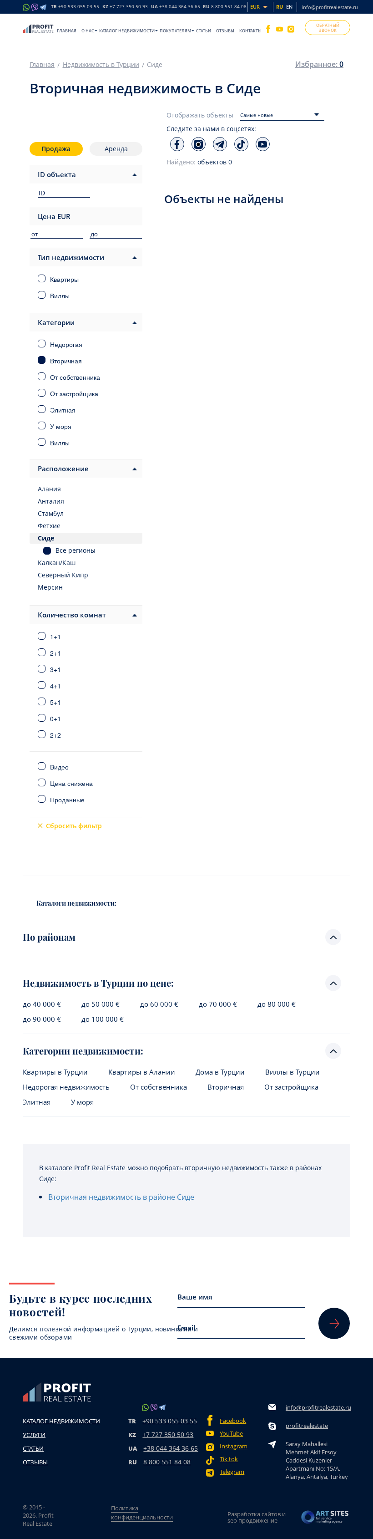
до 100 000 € (102, 1019)
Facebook (233, 1421)
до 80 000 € (276, 1004)
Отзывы (225, 31)
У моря (82, 1102)
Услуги (34, 1435)
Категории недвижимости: (83, 1051)
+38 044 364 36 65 (170, 1448)
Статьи (203, 31)
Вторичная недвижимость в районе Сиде (121, 1197)
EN (289, 6)
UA (175, 7)
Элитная (36, 1102)
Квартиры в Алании (141, 1072)
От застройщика (291, 1087)
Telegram (232, 1472)
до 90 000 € (42, 1019)
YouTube (231, 1434)
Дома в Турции (220, 1072)
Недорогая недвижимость (66, 1087)
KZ (125, 7)
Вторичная (225, 1087)
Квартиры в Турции (55, 1072)
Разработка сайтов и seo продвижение (256, 1517)
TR (75, 7)
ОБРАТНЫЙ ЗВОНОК (327, 27)
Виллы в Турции (292, 1072)
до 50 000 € (100, 1004)
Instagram (233, 1446)
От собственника (158, 1087)
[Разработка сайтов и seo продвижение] (325, 1517)
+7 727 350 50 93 (167, 1434)
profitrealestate (307, 1426)
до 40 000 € (42, 1004)
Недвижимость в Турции (101, 65)
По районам (49, 937)
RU (225, 7)
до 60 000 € (159, 1004)
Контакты (250, 31)
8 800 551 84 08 (167, 1461)
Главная (66, 31)
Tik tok (229, 1459)
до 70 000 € (218, 1004)
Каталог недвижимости (127, 31)
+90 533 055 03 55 (169, 1421)
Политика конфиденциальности (142, 1512)
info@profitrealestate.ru (330, 7)
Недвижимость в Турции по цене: (98, 983)
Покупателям (175, 31)
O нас (87, 31)
